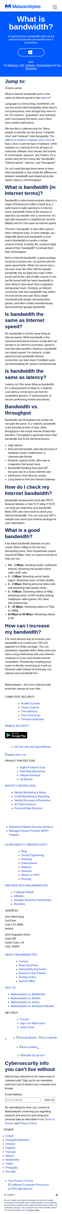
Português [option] (11, 1167)
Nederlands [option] (12, 1159)
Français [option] (10, 1151)
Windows (12, 65)
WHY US (10, 987)
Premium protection (32, 719)
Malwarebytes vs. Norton (25, 1002)
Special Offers (27, 981)
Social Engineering (32, 855)
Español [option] (10, 1147)
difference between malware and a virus (28, 140)
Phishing (26, 859)
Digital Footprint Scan (32, 767)
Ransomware (29, 863)
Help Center (27, 1027)
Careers (23, 961)
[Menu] (55, 7)
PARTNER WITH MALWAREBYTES (26, 885)
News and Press (28, 965)
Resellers (19, 904)
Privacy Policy (28, 1123)
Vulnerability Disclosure (32, 969)
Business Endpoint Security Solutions (31, 826)
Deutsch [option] (10, 1143)
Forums (24, 1019)
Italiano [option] (9, 1155)
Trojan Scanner (30, 707)
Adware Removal (30, 775)
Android (30, 65)
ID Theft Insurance (25, 804)
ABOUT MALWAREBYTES (21, 954)
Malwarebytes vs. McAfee (26, 998)
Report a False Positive (32, 973)
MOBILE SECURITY (17, 725)
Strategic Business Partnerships (32, 900)
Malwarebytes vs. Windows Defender (32, 1006)
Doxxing (26, 879)
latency (45, 97)
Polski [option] (9, 1163)
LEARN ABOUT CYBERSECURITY (26, 844)
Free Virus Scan (30, 715)
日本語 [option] (9, 1136)
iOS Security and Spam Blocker (32, 746)
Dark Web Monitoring (32, 771)
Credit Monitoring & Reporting (31, 796)
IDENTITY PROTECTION (20, 785)
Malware (26, 867)
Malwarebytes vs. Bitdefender (28, 994)
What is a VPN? (30, 875)
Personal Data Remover (28, 808)
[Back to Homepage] (23, 8)
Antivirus (26, 871)
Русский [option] (10, 1171)
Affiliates (19, 896)
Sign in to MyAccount (32, 1023)
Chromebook (43, 65)
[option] (17, 1136)
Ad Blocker (26, 779)
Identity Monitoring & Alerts (30, 792)
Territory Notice (27, 977)
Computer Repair (24, 892)
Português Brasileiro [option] (17, 1140)
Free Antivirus (29, 711)
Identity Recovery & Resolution (32, 800)
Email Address (13, 1094)
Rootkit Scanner (30, 703)
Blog (24, 851)
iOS (22, 65)
